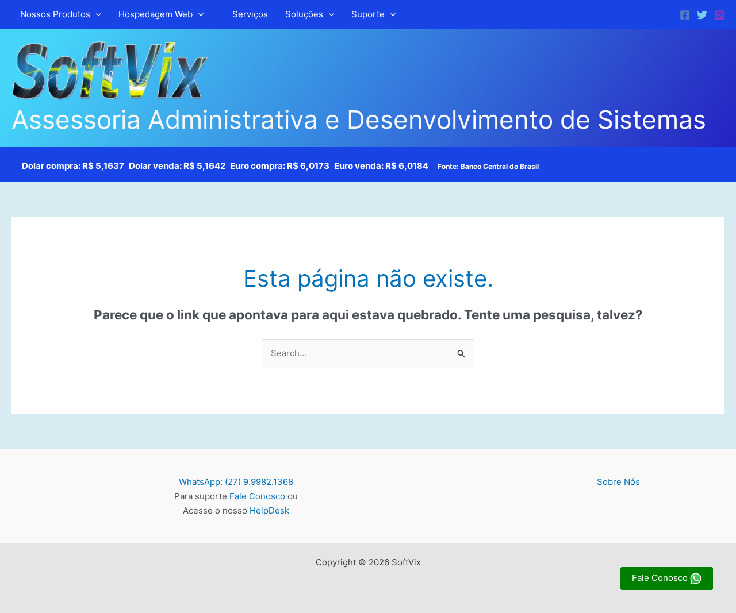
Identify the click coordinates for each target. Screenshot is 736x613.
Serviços (250, 14)
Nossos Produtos (55, 14)
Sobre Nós (618, 481)
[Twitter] (702, 15)
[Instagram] (719, 15)
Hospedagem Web (155, 14)
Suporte (368, 14)
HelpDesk (269, 510)
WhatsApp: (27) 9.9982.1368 (236, 481)
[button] (95, 14)
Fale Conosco (257, 496)
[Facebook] (685, 15)
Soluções (304, 14)
